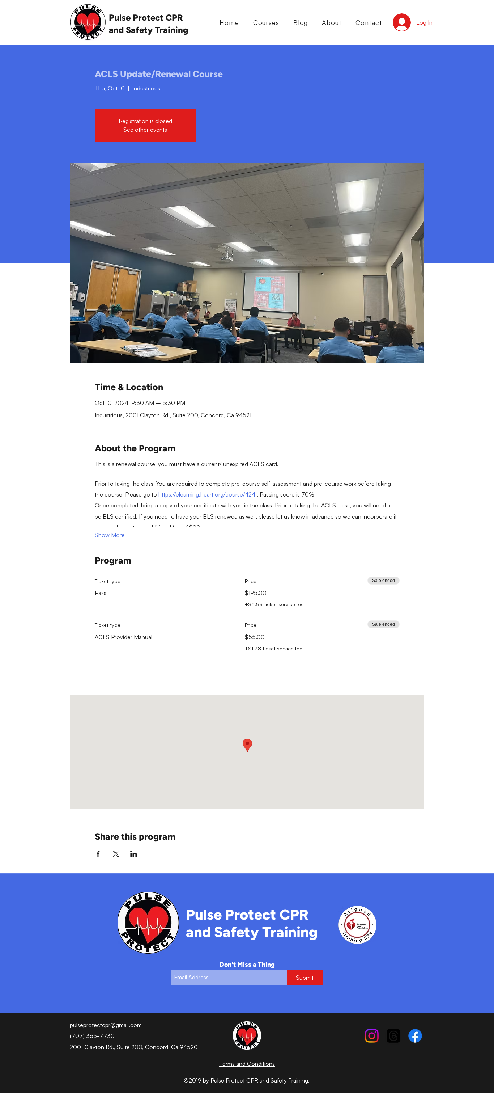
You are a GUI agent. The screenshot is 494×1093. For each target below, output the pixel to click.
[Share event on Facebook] (98, 854)
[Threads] (393, 1036)
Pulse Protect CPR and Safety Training (252, 923)
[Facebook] (415, 1036)
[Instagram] (372, 1036)
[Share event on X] (115, 854)
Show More (110, 535)
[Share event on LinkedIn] (133, 854)
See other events (145, 129)
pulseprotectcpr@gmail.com (106, 1025)
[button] (266, 22)
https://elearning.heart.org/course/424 (207, 494)
